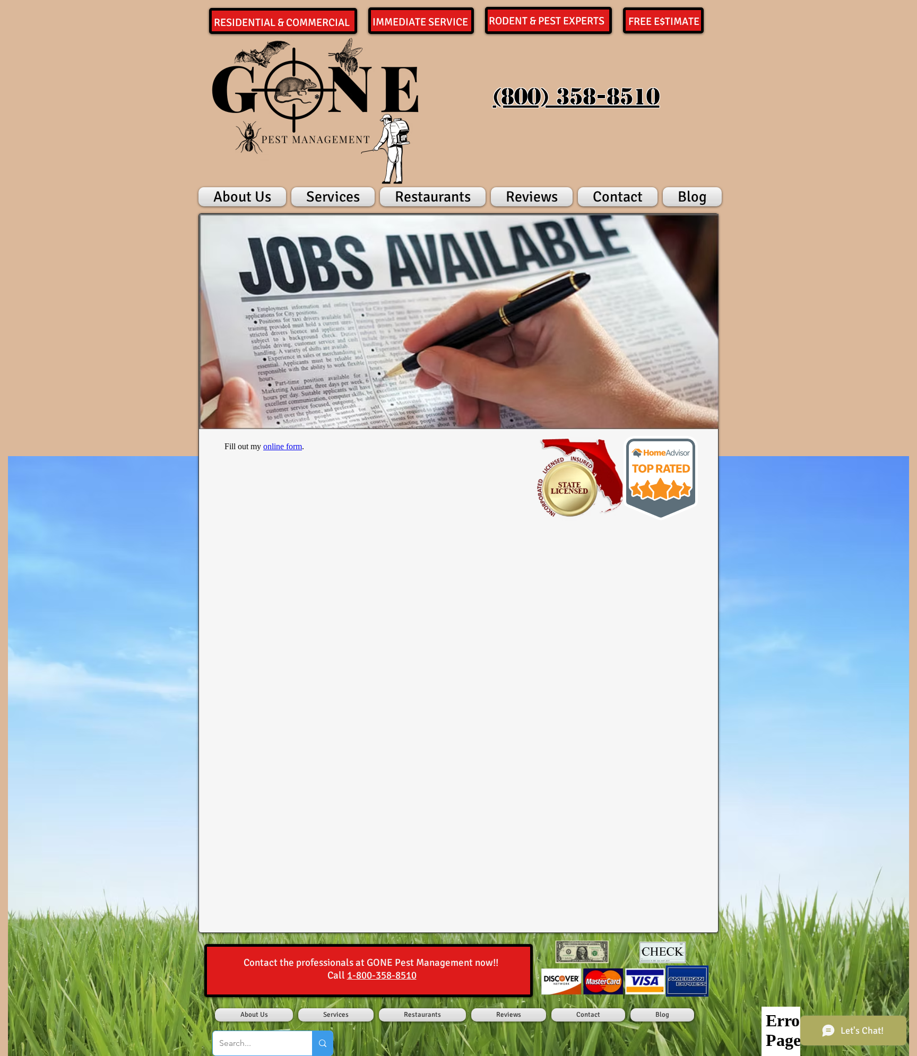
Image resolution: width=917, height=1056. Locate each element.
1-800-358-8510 (382, 975)
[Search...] (322, 1043)
